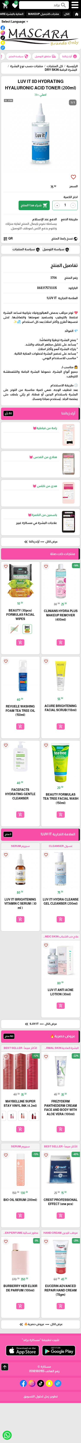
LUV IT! (52, 298)
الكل (66, 14)
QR (8, 239)
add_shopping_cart (60, 642)
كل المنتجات (55, 66)
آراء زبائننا (69, 56)
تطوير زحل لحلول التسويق (41, 1396)
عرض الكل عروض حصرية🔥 (41, 1324)
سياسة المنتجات (26, 249)
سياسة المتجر (19, 56)
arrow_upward (4, 1367)
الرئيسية (72, 66)
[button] (14, 5)
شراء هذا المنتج (34, 205)
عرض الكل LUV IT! (40, 1024)
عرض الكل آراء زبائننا (40, 541)
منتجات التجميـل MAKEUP (43, 14)
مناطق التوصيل (45, 56)
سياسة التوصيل (56, 249)
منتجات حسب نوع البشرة (26, 66)
